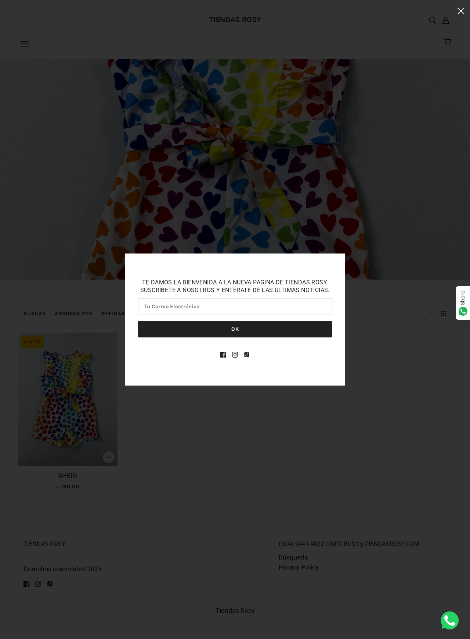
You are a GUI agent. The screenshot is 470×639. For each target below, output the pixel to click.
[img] (223, 354)
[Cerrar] (461, 10)
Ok (235, 329)
